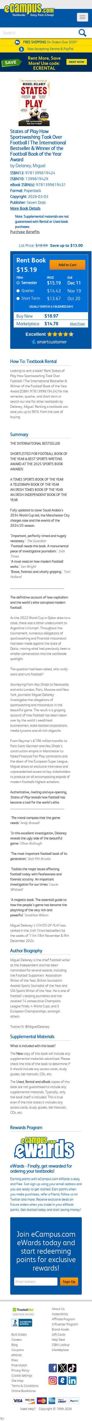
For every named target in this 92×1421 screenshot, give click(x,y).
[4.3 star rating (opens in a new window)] (60, 334)
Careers (17, 1340)
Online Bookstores (24, 1391)
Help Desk (58, 1340)
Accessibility (60, 1314)
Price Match (19, 1365)
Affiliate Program (63, 1319)
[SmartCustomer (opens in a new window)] (49, 342)
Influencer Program (65, 1324)
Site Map (18, 1381)
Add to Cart (67, 265)
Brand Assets (60, 1329)
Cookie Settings (22, 1375)
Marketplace (60, 1350)
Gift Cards (58, 1334)
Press (15, 1360)
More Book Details (25, 208)
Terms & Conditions (25, 1386)
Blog (15, 1345)
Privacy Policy (20, 1370)
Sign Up (69, 1282)
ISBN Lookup (61, 1345)
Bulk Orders (19, 1334)
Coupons (18, 1350)
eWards (17, 1355)
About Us (58, 1309)
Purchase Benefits (25, 231)
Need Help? (28, 1409)
